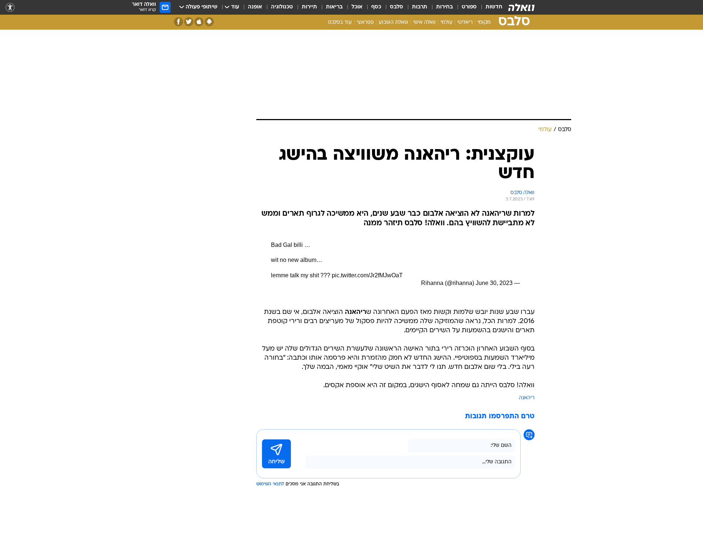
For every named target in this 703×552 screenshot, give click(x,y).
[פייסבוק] (178, 21)
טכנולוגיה (282, 7)
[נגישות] (10, 7)
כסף (376, 7)
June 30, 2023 (494, 283)
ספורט (469, 7)
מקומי (484, 22)
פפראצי (365, 22)
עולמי (446, 22)
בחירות (444, 7)
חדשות (494, 7)
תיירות (309, 7)
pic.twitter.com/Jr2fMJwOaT (367, 275)
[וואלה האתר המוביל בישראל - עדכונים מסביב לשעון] (521, 7)
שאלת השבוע (393, 22)
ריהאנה (527, 398)
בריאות (334, 7)
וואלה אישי (424, 22)
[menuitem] (489, 7)
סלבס (396, 7)
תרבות (419, 7)
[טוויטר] (188, 21)
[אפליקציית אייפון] (199, 21)
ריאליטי (465, 22)
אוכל (357, 7)
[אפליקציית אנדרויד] (209, 21)
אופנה (255, 7)
